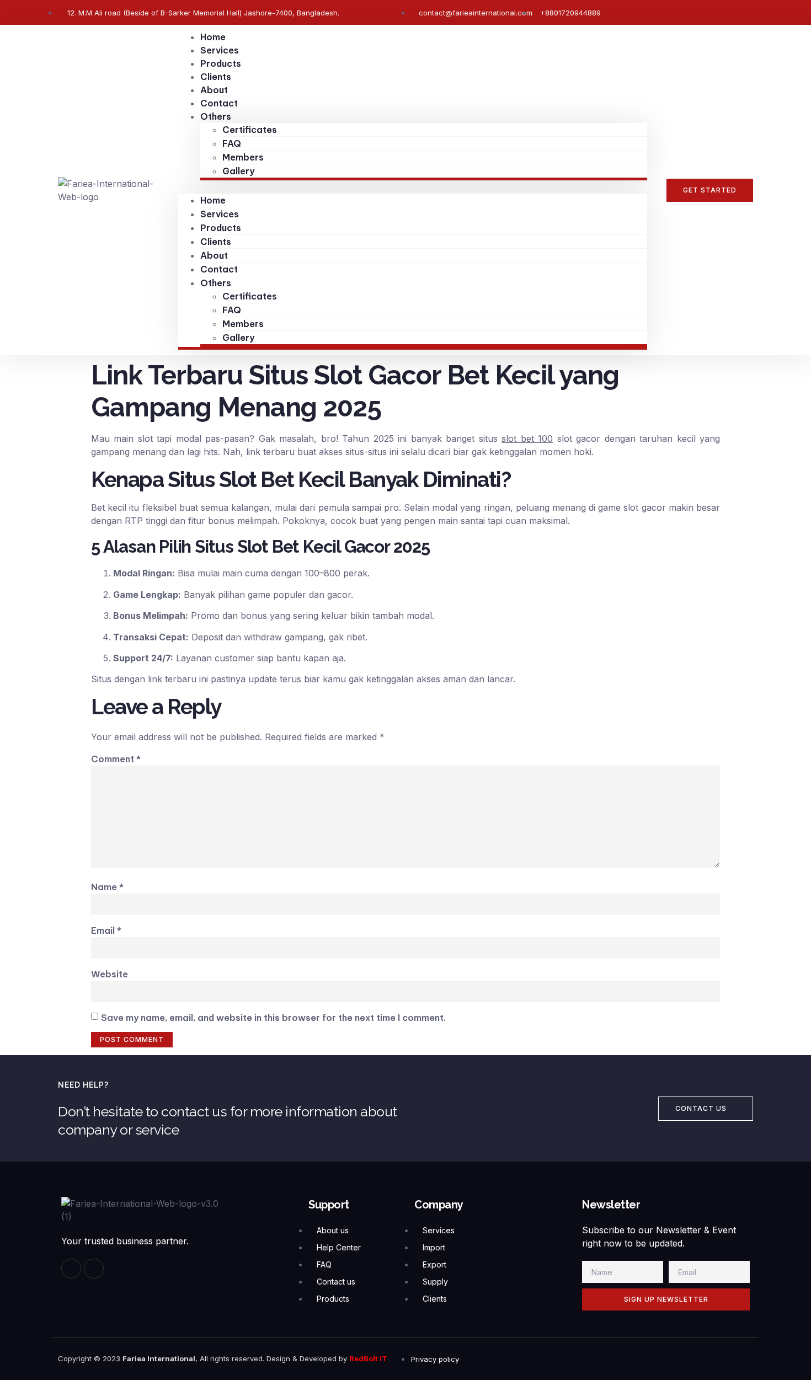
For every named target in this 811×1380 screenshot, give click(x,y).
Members (243, 157)
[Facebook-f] (71, 1269)
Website (109, 974)
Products (220, 63)
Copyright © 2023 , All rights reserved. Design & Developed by (203, 1358)
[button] (412, 187)
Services (219, 50)
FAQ (231, 143)
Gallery (238, 170)
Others (215, 116)
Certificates (249, 129)
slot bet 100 (527, 438)
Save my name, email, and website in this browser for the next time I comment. (273, 1017)
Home (213, 36)
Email (106, 930)
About (214, 89)
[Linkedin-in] (94, 1269)
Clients (215, 76)
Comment (116, 758)
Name (107, 886)
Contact (219, 103)
